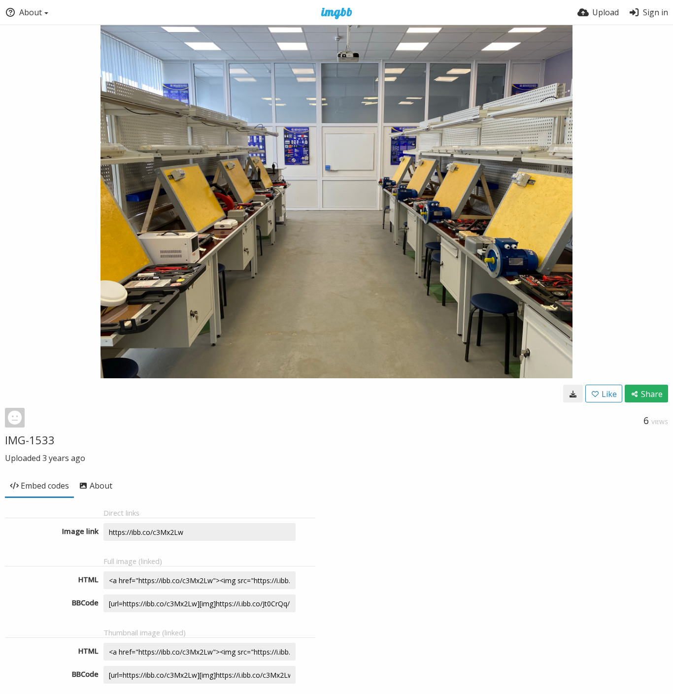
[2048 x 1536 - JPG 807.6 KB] (573, 393)
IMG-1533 (30, 439)
